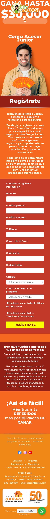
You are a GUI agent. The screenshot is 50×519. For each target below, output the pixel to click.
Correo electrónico (17, 241)
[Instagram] (25, 453)
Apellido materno (16, 217)
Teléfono (11, 229)
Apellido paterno (15, 205)
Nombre (11, 193)
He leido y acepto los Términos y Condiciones (20, 315)
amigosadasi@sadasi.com (33, 483)
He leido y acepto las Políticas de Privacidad (25, 305)
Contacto (17, 461)
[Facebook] (19, 453)
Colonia (10, 277)
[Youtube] (31, 453)
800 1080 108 (11, 483)
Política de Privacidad (34, 467)
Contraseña (12, 253)
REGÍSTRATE (25, 325)
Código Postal (14, 265)
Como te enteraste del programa (19, 290)
